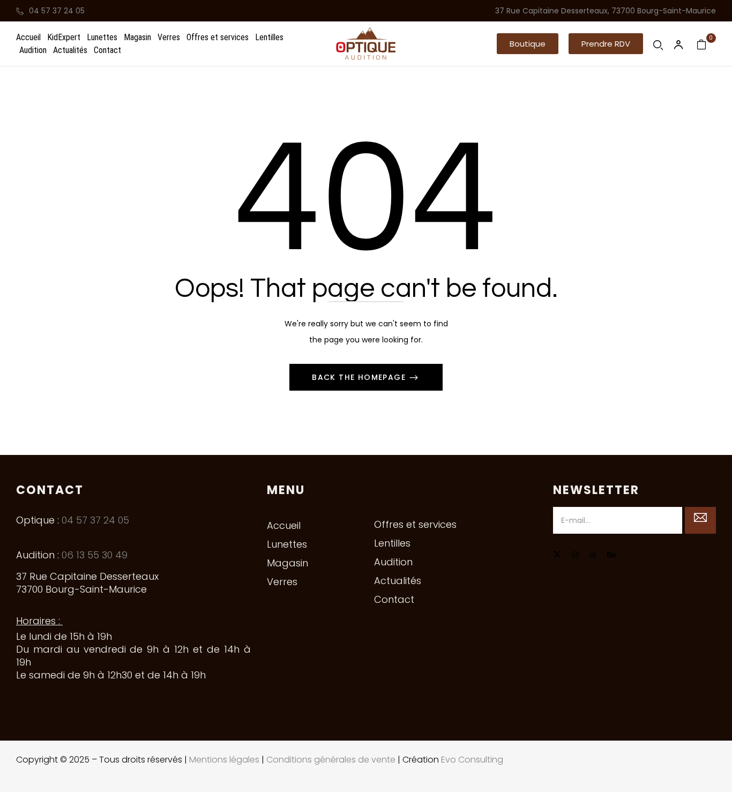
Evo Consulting (472, 759)
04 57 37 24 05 (57, 10)
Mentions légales (224, 759)
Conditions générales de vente (330, 759)
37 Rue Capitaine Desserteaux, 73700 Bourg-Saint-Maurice (605, 10)
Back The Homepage (360, 377)
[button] (527, 43)
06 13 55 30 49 (95, 555)
